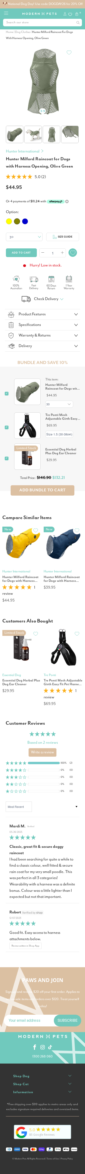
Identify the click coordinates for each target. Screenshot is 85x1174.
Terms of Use (53, 1159)
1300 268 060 (42, 1056)
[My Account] (65, 14)
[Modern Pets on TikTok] (50, 1047)
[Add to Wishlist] (69, 52)
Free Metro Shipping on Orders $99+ (42, 4)
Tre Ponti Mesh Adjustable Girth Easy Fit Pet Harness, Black (61, 417)
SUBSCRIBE (67, 1020)
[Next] (75, 74)
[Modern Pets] (39, 12)
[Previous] (10, 74)
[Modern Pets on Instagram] (43, 1048)
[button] (19, 177)
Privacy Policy (67, 1159)
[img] (42, 837)
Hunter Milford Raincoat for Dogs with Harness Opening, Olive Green (62, 387)
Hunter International (22, 151)
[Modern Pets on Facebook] (34, 1048)
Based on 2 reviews (42, 742)
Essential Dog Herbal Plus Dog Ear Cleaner (60, 451)
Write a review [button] (42, 752)
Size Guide (65, 236)
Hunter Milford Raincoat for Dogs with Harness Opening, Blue (62, 579)
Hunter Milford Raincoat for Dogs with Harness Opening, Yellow (20, 579)
